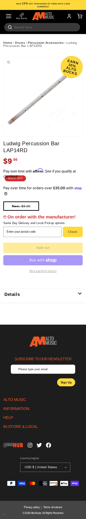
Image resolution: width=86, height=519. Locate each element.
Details (12, 294)
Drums (20, 42)
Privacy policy (32, 507)
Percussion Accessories (46, 42)
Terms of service (52, 507)
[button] (8, 16)
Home (7, 42)
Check (72, 232)
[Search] (10, 27)
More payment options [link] (43, 270)
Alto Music (36, 513)
